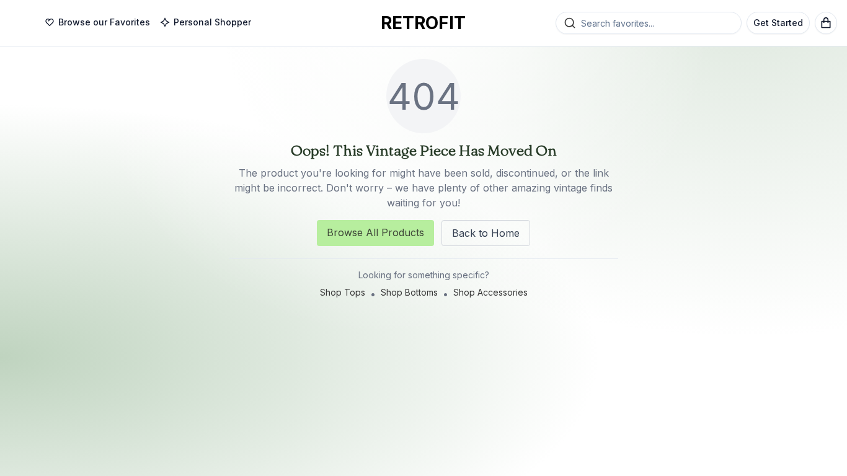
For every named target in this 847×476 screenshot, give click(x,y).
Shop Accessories (490, 292)
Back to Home (486, 233)
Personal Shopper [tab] (212, 22)
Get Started (778, 22)
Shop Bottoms (409, 292)
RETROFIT (423, 22)
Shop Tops (342, 292)
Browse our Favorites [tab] (104, 22)
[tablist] (148, 23)
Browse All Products (375, 232)
